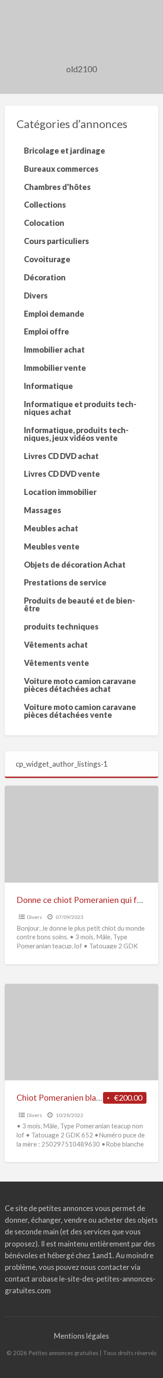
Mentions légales (81, 1335)
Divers (34, 917)
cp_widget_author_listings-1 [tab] (62, 763)
